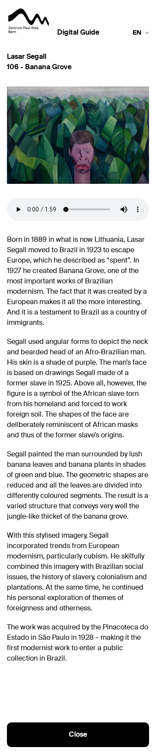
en (137, 33)
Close (78, 735)
